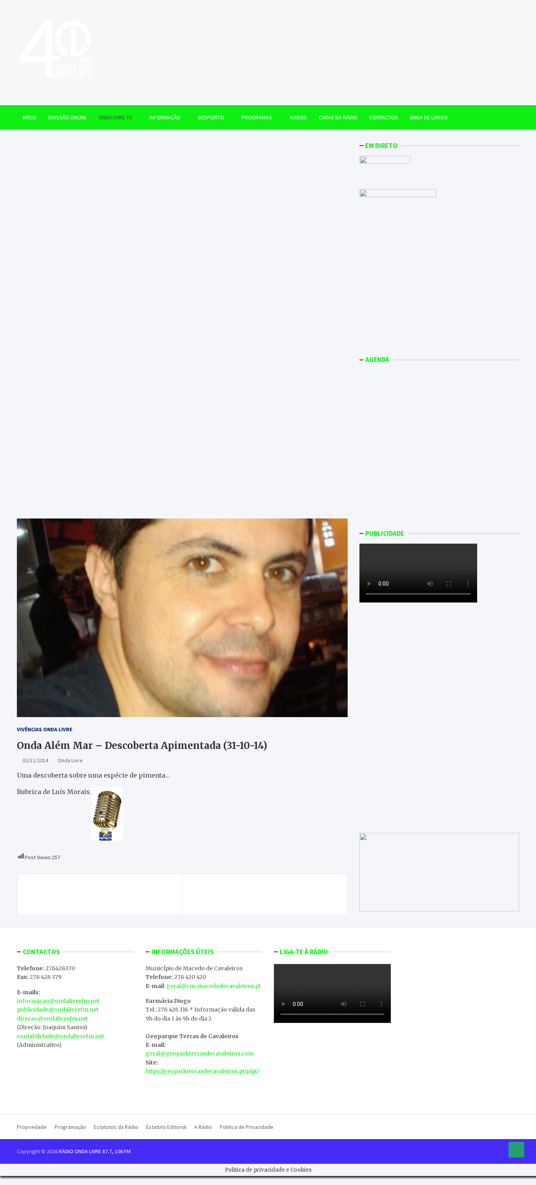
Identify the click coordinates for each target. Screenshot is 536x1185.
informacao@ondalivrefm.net (58, 1000)
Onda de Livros (429, 117)
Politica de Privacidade (246, 1126)
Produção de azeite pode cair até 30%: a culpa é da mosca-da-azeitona (100, 894)
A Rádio (203, 1126)
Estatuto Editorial (166, 1126)
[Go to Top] (516, 1150)
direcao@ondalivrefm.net (52, 1018)
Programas (257, 117)
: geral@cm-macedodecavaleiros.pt (212, 986)
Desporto (211, 117)
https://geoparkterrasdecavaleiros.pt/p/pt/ (202, 1071)
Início (29, 117)
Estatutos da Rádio (116, 1126)
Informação (164, 117)
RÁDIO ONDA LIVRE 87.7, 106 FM (95, 1151)
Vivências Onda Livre (44, 729)
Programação (70, 1126)
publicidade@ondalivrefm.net (57, 1009)
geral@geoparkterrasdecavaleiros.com (199, 1053)
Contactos (383, 117)
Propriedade (32, 1126)
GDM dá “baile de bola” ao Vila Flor (281, 889)
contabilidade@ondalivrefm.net (60, 1036)
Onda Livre (70, 760)
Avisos (298, 117)
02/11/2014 (35, 760)
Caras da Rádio (338, 117)
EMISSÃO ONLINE (67, 117)
